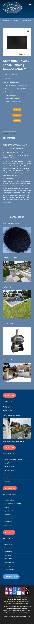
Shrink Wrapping (8, 514)
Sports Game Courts (10, 511)
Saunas (6, 507)
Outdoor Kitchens (9, 500)
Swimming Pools (9, 518)
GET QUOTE (17, 109)
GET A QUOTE (9, 447)
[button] (28, 31)
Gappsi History (8, 544)
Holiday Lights (8, 525)
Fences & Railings (9, 466)
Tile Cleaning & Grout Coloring (12, 503)
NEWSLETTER (9, 395)
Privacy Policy (27, 612)
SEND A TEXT (9, 532)
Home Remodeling (9, 474)
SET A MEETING (10, 488)
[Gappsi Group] (12, 7)
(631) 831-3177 (8, 410)
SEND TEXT (17, 120)
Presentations (8, 551)
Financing (7, 566)
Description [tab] (9, 133)
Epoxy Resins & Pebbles (11, 463)
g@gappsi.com (8, 407)
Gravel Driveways (9, 470)
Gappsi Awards (8, 548)
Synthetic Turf (8, 521)
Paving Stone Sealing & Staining (13, 459)
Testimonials (7, 555)
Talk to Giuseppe (9, 569)
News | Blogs (8, 558)
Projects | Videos (9, 562)
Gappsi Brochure (11, 576)
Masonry (6, 477)
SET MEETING (17, 115)
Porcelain (7, 481)
